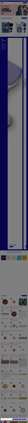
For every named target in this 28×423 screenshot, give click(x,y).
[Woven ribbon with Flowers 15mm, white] (23, 338)
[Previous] (1, 10)
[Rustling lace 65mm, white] (5, 374)
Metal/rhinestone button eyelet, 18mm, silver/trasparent (14, 343)
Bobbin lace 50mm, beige (21, 318)
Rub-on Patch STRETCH (3, 34)
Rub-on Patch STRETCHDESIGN (17, 34)
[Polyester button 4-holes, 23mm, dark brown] (5, 302)
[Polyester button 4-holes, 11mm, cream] (23, 386)
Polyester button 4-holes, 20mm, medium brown (14, 318)
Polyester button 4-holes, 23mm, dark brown (5, 306)
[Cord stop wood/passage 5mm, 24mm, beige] (14, 326)
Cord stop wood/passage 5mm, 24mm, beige (14, 331)
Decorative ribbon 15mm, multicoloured (21, 331)
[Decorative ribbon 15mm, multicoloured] (23, 326)
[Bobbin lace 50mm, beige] (23, 314)
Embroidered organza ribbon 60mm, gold (22, 367)
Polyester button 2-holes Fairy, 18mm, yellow (23, 355)
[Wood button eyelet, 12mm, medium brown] (5, 410)
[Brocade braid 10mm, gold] (23, 374)
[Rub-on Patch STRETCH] (7, 27)
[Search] (21, 2)
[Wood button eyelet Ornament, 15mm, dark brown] (14, 386)
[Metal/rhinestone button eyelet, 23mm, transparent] (23, 410)
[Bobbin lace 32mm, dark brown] (5, 362)
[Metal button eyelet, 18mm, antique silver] (14, 350)
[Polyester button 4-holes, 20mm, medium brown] (14, 314)
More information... (3, 419)
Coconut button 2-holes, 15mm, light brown (14, 415)
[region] (14, 28)
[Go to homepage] (2, 2)
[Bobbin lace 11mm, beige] (14, 374)
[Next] (27, 10)
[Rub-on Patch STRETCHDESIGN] (20, 27)
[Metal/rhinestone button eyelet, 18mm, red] (5, 338)
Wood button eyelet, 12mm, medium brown (4, 415)
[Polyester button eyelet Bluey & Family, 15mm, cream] (5, 326)
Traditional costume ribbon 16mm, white (4, 318)
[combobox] (16, 2)
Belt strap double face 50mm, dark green (22, 306)
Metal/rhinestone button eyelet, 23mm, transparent (23, 415)
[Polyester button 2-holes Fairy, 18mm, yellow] (23, 350)
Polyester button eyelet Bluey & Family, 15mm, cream (5, 331)
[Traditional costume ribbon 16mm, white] (5, 314)
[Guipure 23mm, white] (5, 398)
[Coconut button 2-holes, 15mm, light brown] (14, 410)
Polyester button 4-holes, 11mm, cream (22, 391)
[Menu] (22, 2)
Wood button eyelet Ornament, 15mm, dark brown (14, 391)
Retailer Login (25, 2)
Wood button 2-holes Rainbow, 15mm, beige (14, 306)
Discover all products (24, 295)
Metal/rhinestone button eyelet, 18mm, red (5, 343)
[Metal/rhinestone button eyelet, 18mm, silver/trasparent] (14, 338)
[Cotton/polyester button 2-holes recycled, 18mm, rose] (5, 350)
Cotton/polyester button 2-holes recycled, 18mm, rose (5, 355)
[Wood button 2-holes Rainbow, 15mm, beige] (14, 302)
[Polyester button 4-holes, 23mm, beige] (5, 386)
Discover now (11, 246)
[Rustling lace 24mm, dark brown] (14, 362)
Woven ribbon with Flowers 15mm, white (22, 343)
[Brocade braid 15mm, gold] (23, 398)
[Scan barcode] (19, 2)
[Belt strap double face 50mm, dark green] (23, 302)
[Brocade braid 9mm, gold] (14, 398)
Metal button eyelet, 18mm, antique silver (13, 355)
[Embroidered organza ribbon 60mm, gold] (23, 362)
